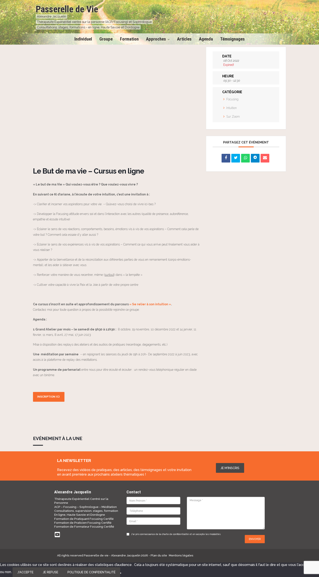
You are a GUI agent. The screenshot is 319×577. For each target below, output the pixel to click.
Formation (129, 39)
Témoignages (232, 39)
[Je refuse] (120, 573)
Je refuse (50, 572)
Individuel (83, 39)
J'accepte (25, 572)
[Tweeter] (235, 158)
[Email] (265, 158)
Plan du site (159, 555)
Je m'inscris (229, 468)
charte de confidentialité (175, 534)
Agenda (206, 39)
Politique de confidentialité (91, 572)
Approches (156, 39)
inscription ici (48, 396)
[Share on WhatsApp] (245, 158)
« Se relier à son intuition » (150, 304)
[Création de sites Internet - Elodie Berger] (248, 555)
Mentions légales (181, 555)
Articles (184, 39)
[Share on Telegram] (255, 158)
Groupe (106, 39)
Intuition (231, 108)
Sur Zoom (233, 116)
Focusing (232, 99)
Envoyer (255, 539)
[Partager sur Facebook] (226, 158)
